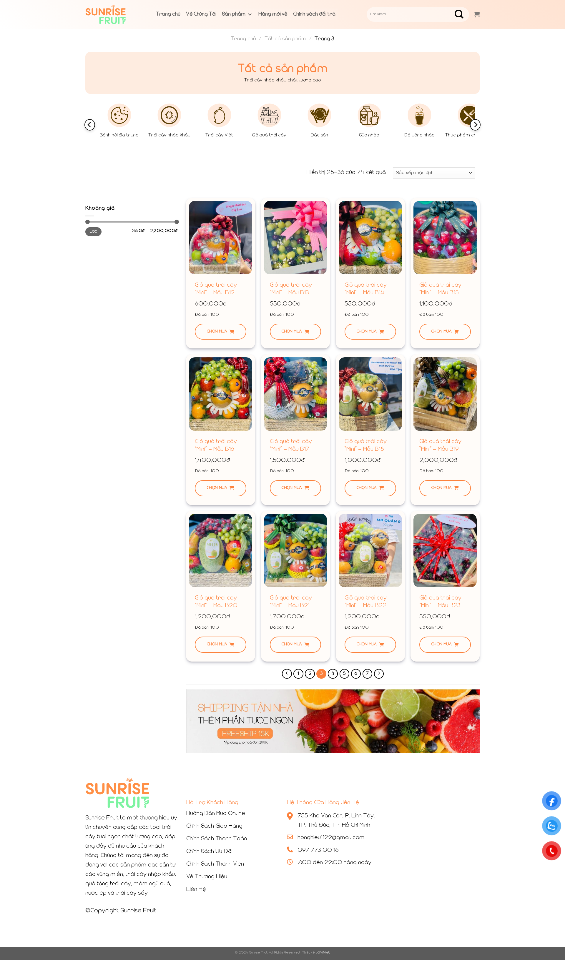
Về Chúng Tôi (201, 14)
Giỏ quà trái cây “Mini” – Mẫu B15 (440, 289)
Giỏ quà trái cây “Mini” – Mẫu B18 (366, 445)
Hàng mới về (273, 14)
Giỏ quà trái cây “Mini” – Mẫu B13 (291, 289)
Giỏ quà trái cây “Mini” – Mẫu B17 (291, 445)
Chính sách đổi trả (314, 14)
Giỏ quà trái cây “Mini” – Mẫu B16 (216, 445)
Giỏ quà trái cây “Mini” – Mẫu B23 (440, 601)
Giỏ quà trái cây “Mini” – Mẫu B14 (366, 289)
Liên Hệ (196, 889)
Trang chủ (168, 14)
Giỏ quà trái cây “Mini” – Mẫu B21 (291, 601)
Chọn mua (217, 331)
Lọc (93, 231)
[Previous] (89, 125)
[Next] (475, 125)
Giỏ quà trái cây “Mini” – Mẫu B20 (216, 601)
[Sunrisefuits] (114, 14)
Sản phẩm (233, 14)
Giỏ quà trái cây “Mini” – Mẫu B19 (440, 445)
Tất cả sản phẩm (285, 38)
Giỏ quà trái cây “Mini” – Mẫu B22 (366, 601)
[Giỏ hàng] (477, 14)
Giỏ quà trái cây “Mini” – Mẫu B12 (216, 289)
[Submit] (463, 14)
